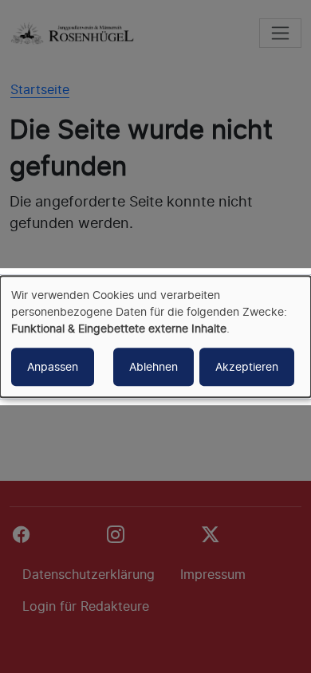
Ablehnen (153, 366)
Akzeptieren (246, 366)
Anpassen (52, 366)
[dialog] (155, 336)
